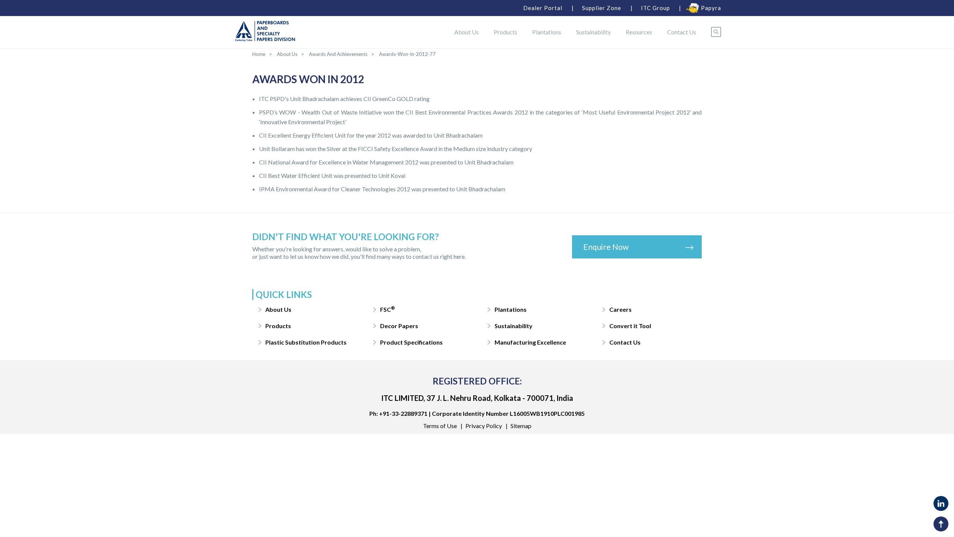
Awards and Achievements (338, 54)
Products (505, 31)
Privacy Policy (483, 425)
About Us (466, 31)
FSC (387, 309)
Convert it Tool (630, 325)
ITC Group (655, 7)
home (258, 54)
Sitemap (521, 425)
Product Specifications (411, 342)
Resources (639, 31)
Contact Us (681, 31)
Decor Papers (399, 325)
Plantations (546, 31)
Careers (620, 309)
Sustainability (593, 31)
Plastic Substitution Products (306, 342)
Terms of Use (440, 425)
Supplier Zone (601, 7)
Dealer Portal (542, 7)
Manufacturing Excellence (530, 342)
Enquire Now (606, 246)
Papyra (711, 7)
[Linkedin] (941, 503)
